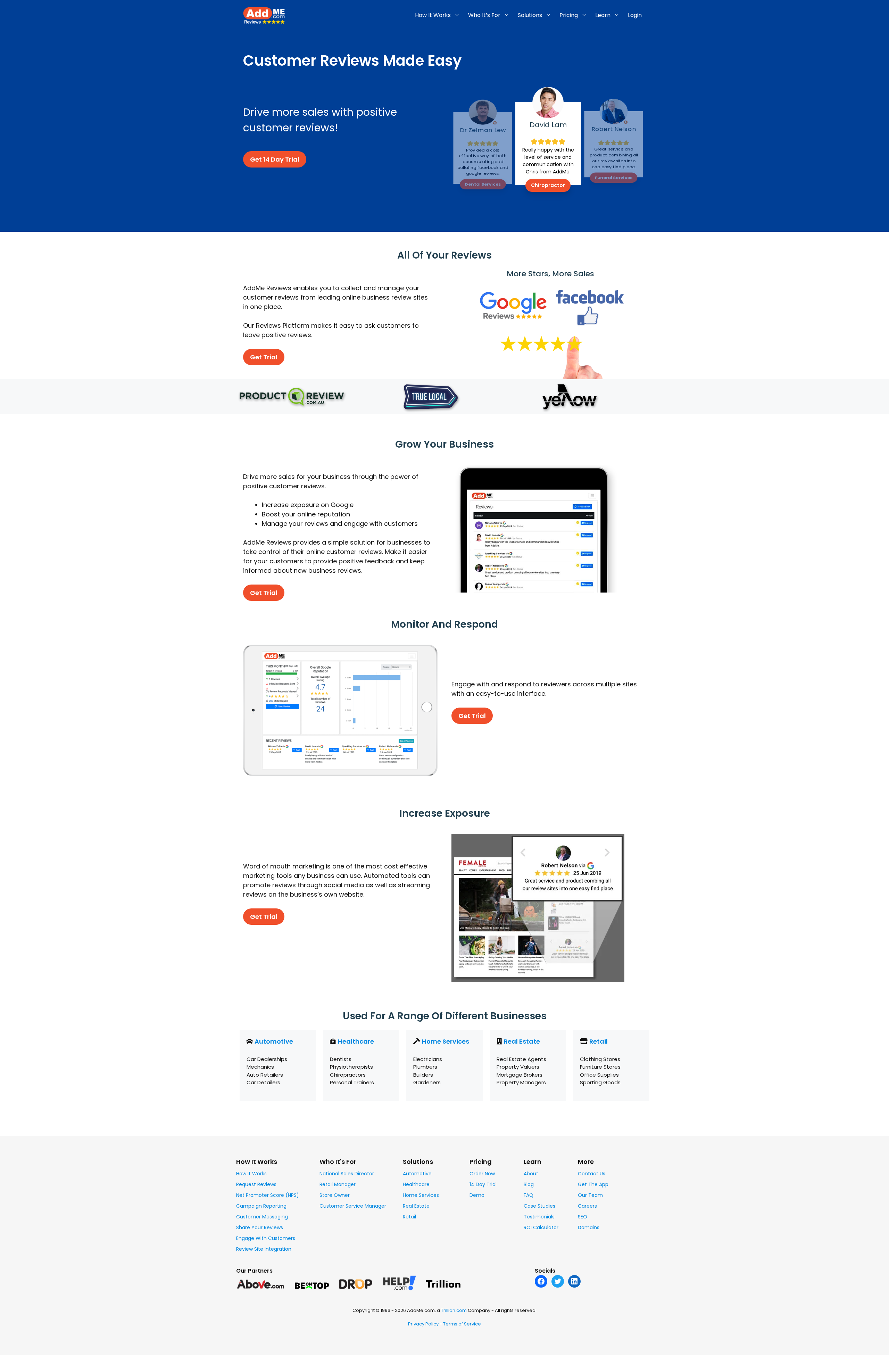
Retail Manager (337, 1184)
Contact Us (591, 1173)
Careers (587, 1205)
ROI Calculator (541, 1227)
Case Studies (539, 1205)
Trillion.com (454, 1310)
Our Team (590, 1195)
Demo (477, 1195)
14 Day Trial (483, 1184)
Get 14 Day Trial (274, 159)
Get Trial (263, 357)
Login (635, 15)
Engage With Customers (265, 1238)
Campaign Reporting (261, 1205)
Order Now (482, 1173)
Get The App (593, 1184)
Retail (598, 1041)
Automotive (274, 1041)
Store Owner (334, 1195)
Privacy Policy (423, 1324)
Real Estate (522, 1041)
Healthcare (356, 1041)
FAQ (528, 1195)
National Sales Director (346, 1173)
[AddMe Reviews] (264, 14)
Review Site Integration (263, 1249)
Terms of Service (462, 1324)
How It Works (251, 1173)
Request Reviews (256, 1184)
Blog (529, 1184)
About (531, 1173)
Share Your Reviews (259, 1227)
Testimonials (539, 1216)
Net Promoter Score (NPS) (267, 1195)
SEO (582, 1216)
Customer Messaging (262, 1216)
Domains (588, 1227)
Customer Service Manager (352, 1205)
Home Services (445, 1041)
